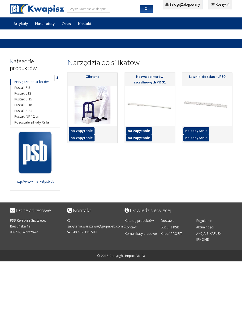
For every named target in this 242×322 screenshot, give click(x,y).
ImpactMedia (135, 255)
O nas (66, 23)
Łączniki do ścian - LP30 (207, 76)
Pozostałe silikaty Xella (31, 122)
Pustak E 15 (23, 99)
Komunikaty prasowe (141, 233)
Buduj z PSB (169, 227)
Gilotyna (92, 76)
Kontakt (84, 23)
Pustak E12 (22, 93)
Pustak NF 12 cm (27, 116)
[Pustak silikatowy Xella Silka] (57, 78)
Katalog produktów (139, 220)
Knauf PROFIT (171, 233)
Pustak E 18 (23, 105)
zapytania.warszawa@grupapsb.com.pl (96, 226)
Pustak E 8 (22, 87)
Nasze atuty (45, 23)
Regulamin (204, 220)
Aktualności (205, 227)
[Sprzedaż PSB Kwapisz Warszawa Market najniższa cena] (37, 8)
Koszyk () (222, 4)
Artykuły (20, 23)
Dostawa (167, 220)
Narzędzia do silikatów (31, 81)
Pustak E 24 (23, 110)
